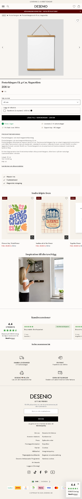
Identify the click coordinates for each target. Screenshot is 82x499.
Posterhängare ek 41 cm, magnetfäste (35, 15)
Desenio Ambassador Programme (28, 459)
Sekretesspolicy (41, 426)
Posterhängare (14, 15)
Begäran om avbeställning (51, 455)
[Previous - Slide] (2, 47)
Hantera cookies (48, 459)
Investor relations (33, 437)
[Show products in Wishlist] (74, 6)
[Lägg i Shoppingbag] (32, 237)
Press (38, 440)
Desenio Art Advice (49, 433)
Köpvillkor (45, 444)
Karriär (37, 448)
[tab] (20, 78)
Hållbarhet (36, 451)
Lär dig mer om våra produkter (12, 166)
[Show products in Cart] (78, 6)
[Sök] (8, 6)
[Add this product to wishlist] (77, 20)
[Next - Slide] (79, 47)
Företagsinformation (32, 444)
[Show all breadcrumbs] (4, 15)
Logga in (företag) (33, 466)
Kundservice (46, 437)
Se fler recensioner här (41, 344)
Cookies (45, 448)
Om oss (37, 433)
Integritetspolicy (48, 451)
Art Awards (36, 462)
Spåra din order (47, 440)
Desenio (47, 493)
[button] (73, 489)
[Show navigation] (3, 6)
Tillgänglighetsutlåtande (31, 455)
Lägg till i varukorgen (41, 118)
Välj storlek (6, 98)
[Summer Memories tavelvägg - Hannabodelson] (41, 279)
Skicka (41, 419)
